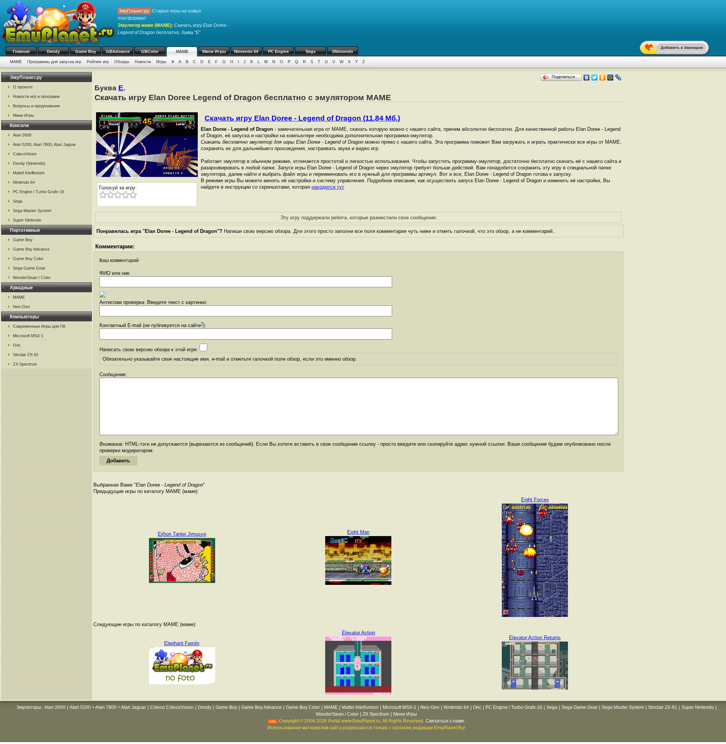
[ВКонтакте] (587, 77)
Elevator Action (358, 633)
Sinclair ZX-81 (26, 354)
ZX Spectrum (25, 364)
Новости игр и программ (36, 96)
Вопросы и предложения (36, 106)
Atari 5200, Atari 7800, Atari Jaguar (44, 144)
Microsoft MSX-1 (28, 335)
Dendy (53, 51)
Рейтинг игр (98, 61)
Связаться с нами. (445, 721)
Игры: (161, 61)
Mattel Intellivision (29, 172)
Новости (143, 61)
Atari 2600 (22, 135)
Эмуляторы (28, 707)
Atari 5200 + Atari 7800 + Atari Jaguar (108, 707)
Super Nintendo (27, 220)
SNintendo (342, 51)
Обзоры (121, 61)
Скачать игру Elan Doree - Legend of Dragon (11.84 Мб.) (302, 118)
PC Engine (278, 51)
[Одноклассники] (603, 77)
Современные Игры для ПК (39, 326)
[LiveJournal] (618, 77)
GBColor (149, 51)
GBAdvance (118, 51)
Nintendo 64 (246, 51)
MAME (182, 51)
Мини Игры (214, 51)
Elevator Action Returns (535, 637)
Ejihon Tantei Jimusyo (182, 534)
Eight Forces (535, 499)
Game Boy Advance (31, 249)
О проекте (23, 87)
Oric (17, 345)
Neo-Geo (21, 306)
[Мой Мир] (610, 77)
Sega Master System (32, 210)
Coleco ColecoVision (172, 707)
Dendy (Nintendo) (29, 163)
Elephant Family (182, 643)
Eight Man (358, 532)
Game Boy (85, 51)
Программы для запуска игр (54, 61)
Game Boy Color (28, 258)
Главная (21, 51)
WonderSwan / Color (32, 277)
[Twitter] (595, 77)
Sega (310, 51)
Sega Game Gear (29, 268)
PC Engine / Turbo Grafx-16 (38, 191)
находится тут (328, 187)
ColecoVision (25, 154)
